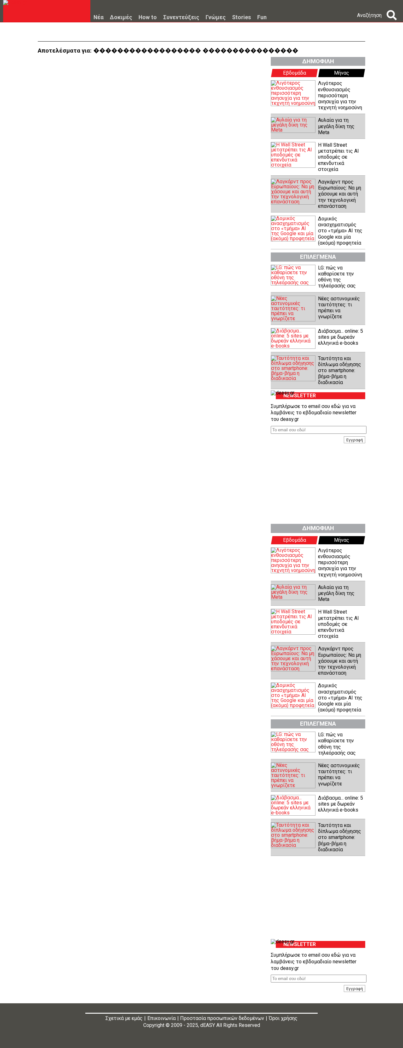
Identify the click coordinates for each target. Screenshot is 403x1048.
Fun (262, 17)
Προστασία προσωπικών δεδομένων (222, 1018)
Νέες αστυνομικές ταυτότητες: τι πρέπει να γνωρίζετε (339, 308)
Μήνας (341, 73)
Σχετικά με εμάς (124, 1018)
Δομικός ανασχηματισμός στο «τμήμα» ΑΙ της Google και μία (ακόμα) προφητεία (340, 231)
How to (148, 17)
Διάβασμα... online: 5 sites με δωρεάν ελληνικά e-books (340, 337)
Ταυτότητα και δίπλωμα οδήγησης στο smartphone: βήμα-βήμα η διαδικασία (339, 370)
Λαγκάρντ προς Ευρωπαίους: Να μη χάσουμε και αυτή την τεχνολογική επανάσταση (339, 194)
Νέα (99, 17)
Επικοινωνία (161, 1018)
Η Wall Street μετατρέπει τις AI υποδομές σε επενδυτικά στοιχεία (338, 157)
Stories (241, 17)
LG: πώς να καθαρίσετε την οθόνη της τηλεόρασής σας (337, 277)
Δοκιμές (121, 17)
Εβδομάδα (294, 73)
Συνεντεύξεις (181, 17)
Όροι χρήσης (283, 1018)
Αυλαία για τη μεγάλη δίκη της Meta (336, 126)
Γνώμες (216, 17)
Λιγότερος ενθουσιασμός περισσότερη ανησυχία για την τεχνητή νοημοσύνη (340, 95)
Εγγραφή (354, 439)
